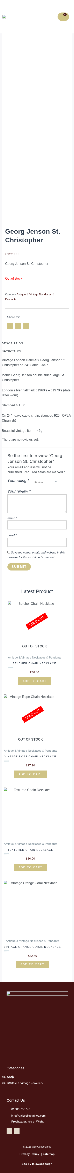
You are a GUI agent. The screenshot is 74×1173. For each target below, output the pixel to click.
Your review (19, 491)
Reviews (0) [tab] (11, 350)
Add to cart (35, 681)
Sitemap (49, 1154)
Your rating (18, 480)
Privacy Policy (29, 1154)
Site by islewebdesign (37, 1163)
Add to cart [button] (30, 867)
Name (12, 518)
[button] (17, 6)
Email (11, 535)
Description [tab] (12, 343)
